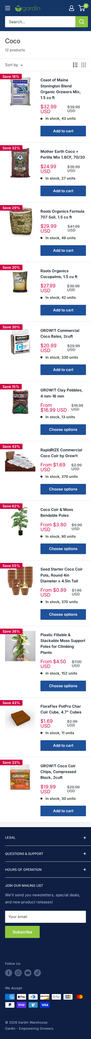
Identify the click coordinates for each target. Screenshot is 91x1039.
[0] (82, 8)
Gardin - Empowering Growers (29, 1028)
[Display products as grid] (83, 65)
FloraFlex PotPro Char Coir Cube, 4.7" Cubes (60, 709)
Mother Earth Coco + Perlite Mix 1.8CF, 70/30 (62, 154)
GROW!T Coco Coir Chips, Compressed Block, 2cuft (58, 771)
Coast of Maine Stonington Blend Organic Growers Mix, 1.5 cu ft (60, 89)
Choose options (63, 429)
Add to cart (63, 131)
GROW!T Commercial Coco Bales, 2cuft (59, 333)
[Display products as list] (75, 65)
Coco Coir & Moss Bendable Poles (56, 512)
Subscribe (22, 931)
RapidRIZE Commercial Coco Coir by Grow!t (61, 453)
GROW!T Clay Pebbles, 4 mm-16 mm (61, 393)
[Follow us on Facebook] (8, 972)
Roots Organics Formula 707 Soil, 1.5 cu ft (62, 214)
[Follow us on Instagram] (18, 972)
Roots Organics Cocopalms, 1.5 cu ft (58, 273)
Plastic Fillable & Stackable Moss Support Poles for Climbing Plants (62, 643)
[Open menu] (7, 8)
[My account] (71, 8)
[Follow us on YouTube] (27, 972)
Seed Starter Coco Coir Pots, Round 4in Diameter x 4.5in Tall (61, 575)
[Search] (81, 21)
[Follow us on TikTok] (37, 972)
